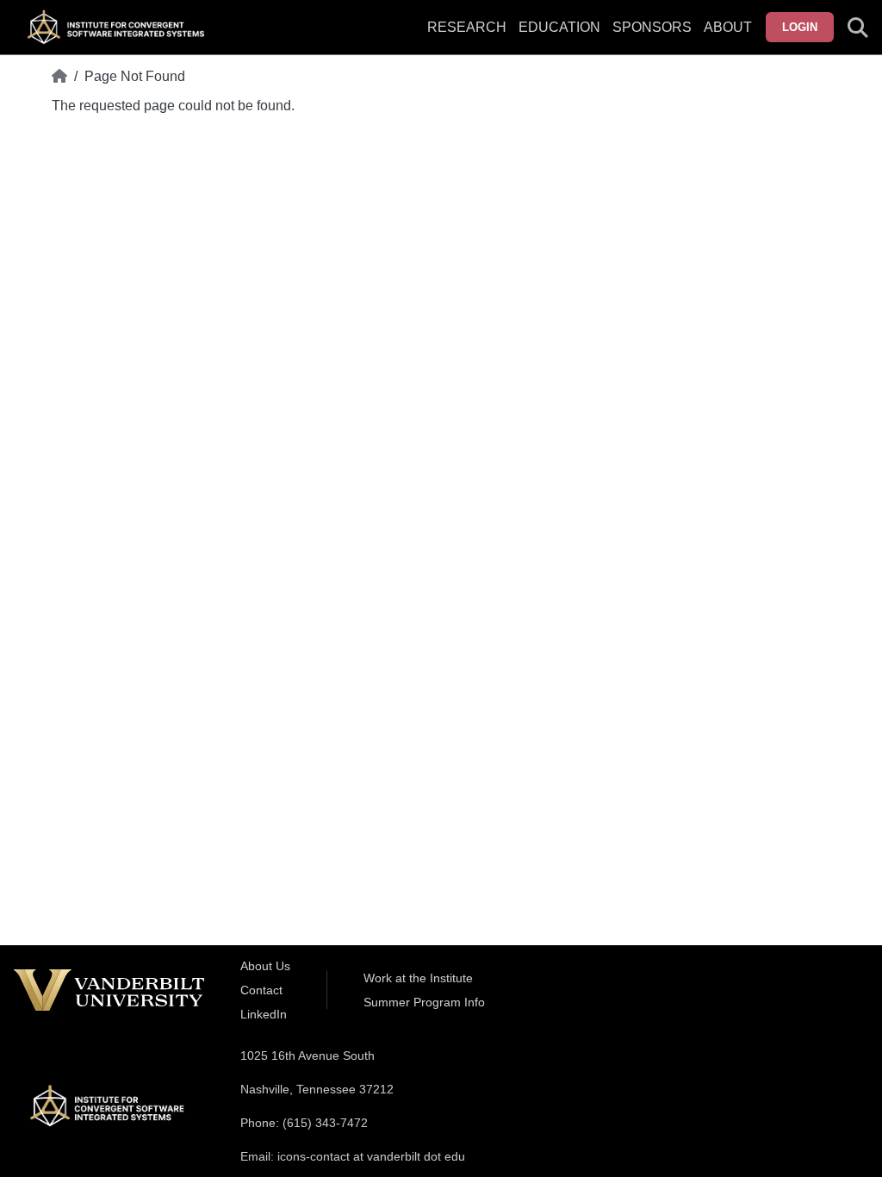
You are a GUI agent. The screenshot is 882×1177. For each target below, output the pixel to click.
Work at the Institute (418, 978)
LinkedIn (263, 1014)
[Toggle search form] (858, 27)
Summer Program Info (424, 1002)
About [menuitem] (728, 27)
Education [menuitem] (559, 27)
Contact (261, 990)
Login (799, 27)
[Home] (59, 76)
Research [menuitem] (466, 27)
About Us (265, 966)
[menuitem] (652, 38)
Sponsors (652, 27)
